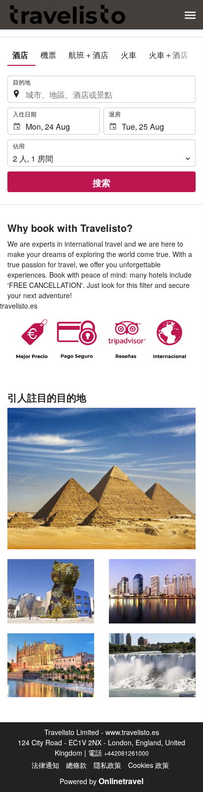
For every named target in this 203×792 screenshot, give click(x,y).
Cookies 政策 (148, 765)
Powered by (101, 781)
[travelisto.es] (101, 339)
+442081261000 (126, 753)
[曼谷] (152, 591)
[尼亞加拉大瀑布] (152, 665)
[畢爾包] (50, 591)
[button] (190, 15)
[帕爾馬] (50, 665)
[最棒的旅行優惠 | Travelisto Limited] (68, 14)
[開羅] (101, 478)
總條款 (76, 765)
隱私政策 (107, 765)
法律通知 (45, 765)
